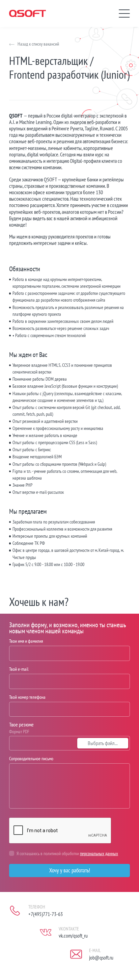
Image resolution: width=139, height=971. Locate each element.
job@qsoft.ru (101, 957)
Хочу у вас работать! (69, 870)
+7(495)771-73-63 (45, 914)
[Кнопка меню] (124, 13)
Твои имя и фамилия (26, 641)
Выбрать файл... (103, 743)
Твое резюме (21, 724)
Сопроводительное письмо (31, 758)
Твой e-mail (18, 669)
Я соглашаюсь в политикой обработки (67, 853)
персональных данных (99, 853)
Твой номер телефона (27, 697)
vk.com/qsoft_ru (73, 935)
